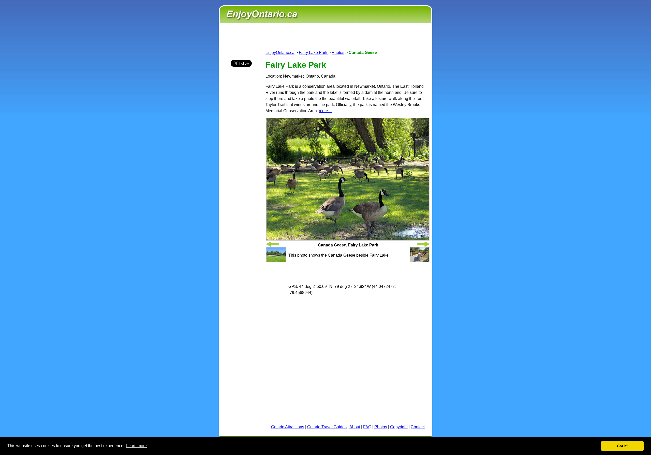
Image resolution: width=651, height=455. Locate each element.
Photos (338, 52)
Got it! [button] (622, 446)
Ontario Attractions (287, 427)
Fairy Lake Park (313, 52)
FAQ (367, 427)
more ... (325, 111)
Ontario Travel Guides (327, 427)
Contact (418, 427)
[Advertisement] (241, 160)
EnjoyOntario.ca (279, 52)
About (354, 427)
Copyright (399, 427)
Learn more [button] (136, 446)
